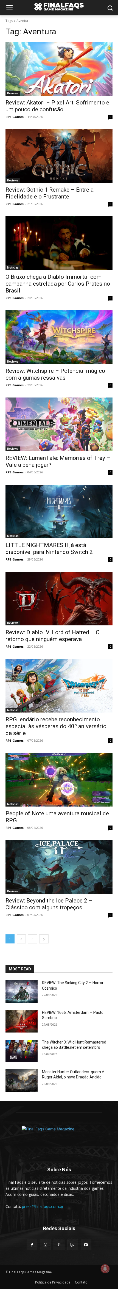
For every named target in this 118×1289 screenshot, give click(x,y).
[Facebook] (32, 1245)
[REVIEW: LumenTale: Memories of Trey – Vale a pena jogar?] (59, 424)
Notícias (13, 267)
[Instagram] (45, 1245)
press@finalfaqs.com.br (42, 1206)
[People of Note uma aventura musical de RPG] (59, 780)
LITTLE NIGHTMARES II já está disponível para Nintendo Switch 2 (49, 548)
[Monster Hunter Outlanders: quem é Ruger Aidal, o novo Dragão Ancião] (21, 1080)
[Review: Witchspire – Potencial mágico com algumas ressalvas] (59, 337)
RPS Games (14, 117)
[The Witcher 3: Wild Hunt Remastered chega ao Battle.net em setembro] (21, 1051)
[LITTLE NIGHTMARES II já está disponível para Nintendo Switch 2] (59, 511)
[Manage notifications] (105, 1268)
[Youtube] (86, 1245)
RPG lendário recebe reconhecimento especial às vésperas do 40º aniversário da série (55, 726)
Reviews (12, 93)
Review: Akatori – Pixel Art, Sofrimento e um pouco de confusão (57, 106)
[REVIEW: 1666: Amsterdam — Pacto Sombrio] (21, 1021)
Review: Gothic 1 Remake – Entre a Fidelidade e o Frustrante (49, 193)
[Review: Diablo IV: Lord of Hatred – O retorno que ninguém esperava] (59, 598)
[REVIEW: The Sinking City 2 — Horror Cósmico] (21, 991)
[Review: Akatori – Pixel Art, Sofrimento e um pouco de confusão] (59, 69)
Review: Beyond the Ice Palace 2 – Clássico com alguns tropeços (48, 904)
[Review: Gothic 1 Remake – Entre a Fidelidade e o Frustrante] (59, 156)
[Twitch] (72, 1245)
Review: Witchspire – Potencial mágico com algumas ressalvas (55, 374)
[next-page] (44, 938)
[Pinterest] (59, 1245)
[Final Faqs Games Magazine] (59, 6)
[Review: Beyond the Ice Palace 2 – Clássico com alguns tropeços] (59, 867)
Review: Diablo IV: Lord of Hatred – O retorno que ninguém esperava (52, 635)
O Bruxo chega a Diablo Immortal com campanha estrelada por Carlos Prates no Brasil (57, 284)
